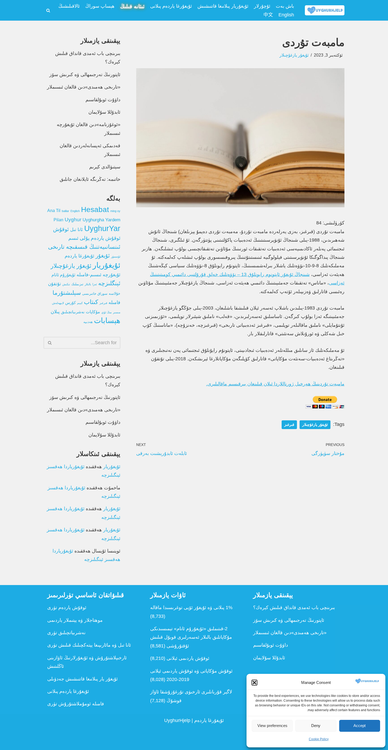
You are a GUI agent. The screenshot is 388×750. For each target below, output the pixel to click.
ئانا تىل (76, 229)
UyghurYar (102, 228)
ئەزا (94, 284)
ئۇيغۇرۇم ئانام (63, 275)
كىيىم (80, 303)
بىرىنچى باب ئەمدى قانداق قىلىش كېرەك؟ (294, 607)
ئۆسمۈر (115, 256)
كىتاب (91, 302)
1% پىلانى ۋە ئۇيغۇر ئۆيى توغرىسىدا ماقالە (191, 607)
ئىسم (73, 238)
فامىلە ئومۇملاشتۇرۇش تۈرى (75, 703)
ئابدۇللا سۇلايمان (104, 112)
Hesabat (95, 209)
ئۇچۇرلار (262, 6)
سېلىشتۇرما (67, 292)
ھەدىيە (88, 322)
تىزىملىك (77, 284)
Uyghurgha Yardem (101, 219)
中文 (268, 14)
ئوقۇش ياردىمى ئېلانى (188, 658)
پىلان (55, 311)
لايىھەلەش (58, 303)
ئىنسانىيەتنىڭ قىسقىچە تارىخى (84, 246)
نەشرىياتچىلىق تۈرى (66, 632)
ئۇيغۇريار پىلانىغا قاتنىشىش (222, 6)
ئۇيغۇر (103, 255)
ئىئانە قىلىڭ (132, 6)
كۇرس (70, 302)
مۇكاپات (93, 312)
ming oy (115, 211)
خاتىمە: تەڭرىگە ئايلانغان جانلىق (90, 179)
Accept (359, 725)
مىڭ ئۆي (106, 312)
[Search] (48, 10)
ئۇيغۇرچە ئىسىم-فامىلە (98, 274)
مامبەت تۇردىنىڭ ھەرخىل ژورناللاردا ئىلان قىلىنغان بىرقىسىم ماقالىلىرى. (275, 383)
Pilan (58, 220)
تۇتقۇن (54, 283)
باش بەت (285, 6)
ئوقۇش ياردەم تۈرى (66, 607)
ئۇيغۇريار (106, 265)
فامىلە (114, 302)
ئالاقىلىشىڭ (69, 6)
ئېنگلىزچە (109, 283)
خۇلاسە (114, 293)
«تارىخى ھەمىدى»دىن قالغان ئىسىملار (83, 87)
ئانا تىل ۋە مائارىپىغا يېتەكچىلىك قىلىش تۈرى (89, 645)
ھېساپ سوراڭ (100, 6)
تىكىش (66, 284)
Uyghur (73, 219)
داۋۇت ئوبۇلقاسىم (103, 99)
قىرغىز (289, 425)
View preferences (272, 725)
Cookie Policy (319, 739)
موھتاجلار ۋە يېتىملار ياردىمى (75, 620)
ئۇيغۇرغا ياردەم (79, 256)
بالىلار (88, 284)
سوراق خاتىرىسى (94, 294)
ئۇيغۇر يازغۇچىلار (294, 55)
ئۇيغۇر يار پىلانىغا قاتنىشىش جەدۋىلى (82, 679)
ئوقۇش (61, 229)
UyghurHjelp (177, 720)
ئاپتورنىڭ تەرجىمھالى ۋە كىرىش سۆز (84, 74)
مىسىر (116, 312)
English (286, 14)
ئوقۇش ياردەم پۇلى (100, 238)
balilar (65, 211)
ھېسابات (107, 320)
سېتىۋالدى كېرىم (104, 166)
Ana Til (53, 210)
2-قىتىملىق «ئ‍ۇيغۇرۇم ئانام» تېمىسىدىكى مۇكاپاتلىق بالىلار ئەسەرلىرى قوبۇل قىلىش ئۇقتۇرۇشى (191, 637)
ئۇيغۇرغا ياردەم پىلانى (171, 6)
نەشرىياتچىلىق (72, 312)
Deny (315, 725)
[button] (254, 682)
